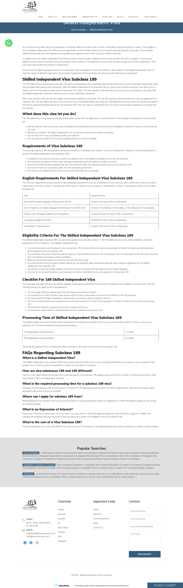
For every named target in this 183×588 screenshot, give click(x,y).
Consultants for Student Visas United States (62, 459)
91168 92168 (32, 526)
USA (60, 536)
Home (40, 17)
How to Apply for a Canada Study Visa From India (93, 474)
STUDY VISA (107, 17)
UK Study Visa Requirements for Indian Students (114, 477)
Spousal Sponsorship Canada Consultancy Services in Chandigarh (111, 459)
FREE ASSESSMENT (69, 17)
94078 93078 (45, 523)
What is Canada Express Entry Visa (77, 477)
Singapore (62, 541)
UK (59, 523)
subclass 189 (77, 426)
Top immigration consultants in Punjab (38, 468)
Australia (61, 518)
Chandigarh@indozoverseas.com (40, 533)
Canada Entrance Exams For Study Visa (53, 474)
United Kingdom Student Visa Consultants (59, 453)
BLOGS (120, 17)
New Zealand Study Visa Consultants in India (126, 453)
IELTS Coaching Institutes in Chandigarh (74, 468)
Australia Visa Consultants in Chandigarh (68, 456)
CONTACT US (133, 17)
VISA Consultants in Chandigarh (137, 456)
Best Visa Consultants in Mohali (91, 453)
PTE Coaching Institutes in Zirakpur (139, 468)
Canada (61, 532)
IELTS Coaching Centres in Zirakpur (107, 468)
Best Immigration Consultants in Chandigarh (76, 465)
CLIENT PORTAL (150, 17)
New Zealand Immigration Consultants (113, 465)
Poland (61, 509)
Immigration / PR (89, 17)
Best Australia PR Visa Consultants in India (104, 456)
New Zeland (63, 527)
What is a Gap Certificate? (128, 474)
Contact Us (98, 527)
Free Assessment (101, 518)
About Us (52, 17)
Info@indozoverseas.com (37, 536)
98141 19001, (32, 523)
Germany (62, 514)
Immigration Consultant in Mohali (145, 465)
